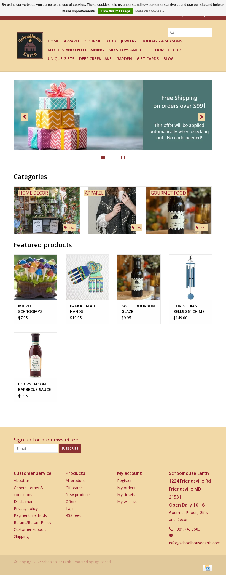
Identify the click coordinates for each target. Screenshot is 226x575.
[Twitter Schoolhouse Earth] (188, 439)
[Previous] (24, 117)
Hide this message (115, 11)
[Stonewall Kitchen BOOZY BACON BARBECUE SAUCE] (35, 355)
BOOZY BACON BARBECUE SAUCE (34, 386)
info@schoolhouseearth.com (194, 542)
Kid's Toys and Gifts (129, 49)
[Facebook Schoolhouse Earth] (178, 439)
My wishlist (127, 501)
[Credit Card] (206, 567)
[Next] (201, 117)
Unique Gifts (61, 58)
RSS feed (74, 515)
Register (124, 480)
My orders (126, 487)
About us (22, 480)
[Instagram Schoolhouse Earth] (207, 439)
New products (78, 494)
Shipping (21, 536)
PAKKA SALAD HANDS (82, 308)
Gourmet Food (100, 41)
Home (53, 41)
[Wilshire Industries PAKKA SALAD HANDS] (87, 277)
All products (76, 480)
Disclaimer (23, 501)
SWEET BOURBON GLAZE (138, 308)
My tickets (126, 494)
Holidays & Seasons (161, 41)
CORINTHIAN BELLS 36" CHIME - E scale (190, 308)
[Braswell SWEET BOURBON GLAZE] (139, 277)
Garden (124, 58)
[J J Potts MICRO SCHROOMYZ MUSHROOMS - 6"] (35, 277)
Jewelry (129, 41)
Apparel (72, 41)
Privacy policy (26, 508)
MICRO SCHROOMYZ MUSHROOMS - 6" (35, 308)
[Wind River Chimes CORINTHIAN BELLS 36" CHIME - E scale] (190, 277)
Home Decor (168, 49)
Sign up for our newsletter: (46, 440)
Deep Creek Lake (95, 58)
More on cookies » (149, 11)
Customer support (30, 529)
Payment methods (30, 515)
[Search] (172, 32)
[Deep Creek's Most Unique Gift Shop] (30, 45)
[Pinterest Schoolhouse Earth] (197, 439)
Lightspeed (102, 562)
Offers (71, 501)
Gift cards (148, 58)
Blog (168, 58)
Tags (70, 508)
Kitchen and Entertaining (76, 49)
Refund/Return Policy (32, 522)
